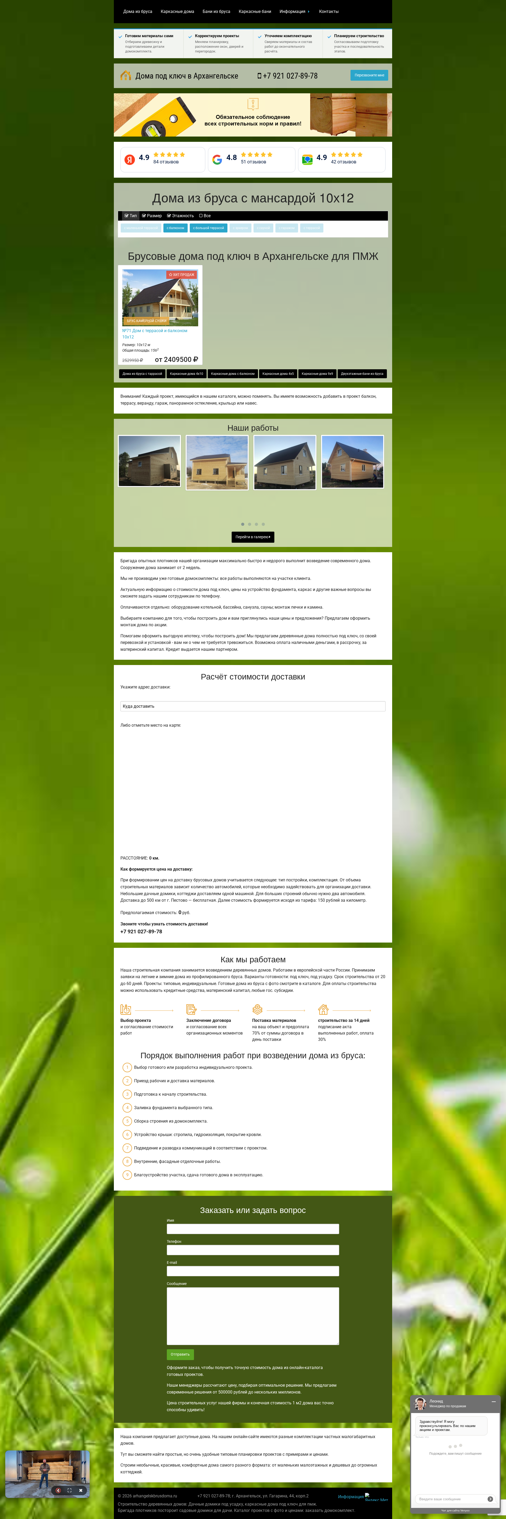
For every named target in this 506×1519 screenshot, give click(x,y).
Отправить (180, 1354)
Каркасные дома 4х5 (278, 374)
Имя (170, 1220)
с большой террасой (208, 228)
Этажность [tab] (182, 215)
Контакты (329, 11)
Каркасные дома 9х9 (317, 374)
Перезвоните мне (369, 75)
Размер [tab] (154, 215)
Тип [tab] (133, 215)
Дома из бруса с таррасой (142, 374)
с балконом (175, 228)
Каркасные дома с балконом (233, 374)
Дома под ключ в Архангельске (186, 75)
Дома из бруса (137, 11)
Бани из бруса (216, 11)
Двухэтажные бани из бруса (362, 374)
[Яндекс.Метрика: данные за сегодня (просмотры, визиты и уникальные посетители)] (376, 1497)
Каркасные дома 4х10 (186, 374)
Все (207, 215)
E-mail (172, 1262)
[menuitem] (138, 12)
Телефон (174, 1241)
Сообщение (177, 1284)
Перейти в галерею (252, 537)
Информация (292, 11)
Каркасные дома (177, 11)
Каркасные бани (255, 11)
